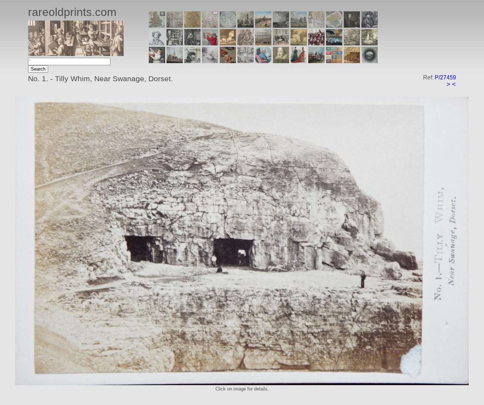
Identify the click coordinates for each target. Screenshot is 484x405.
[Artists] (352, 26)
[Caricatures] (210, 43)
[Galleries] (334, 43)
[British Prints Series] (175, 26)
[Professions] (263, 61)
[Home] (76, 54)
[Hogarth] (192, 43)
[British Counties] (157, 26)
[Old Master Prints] (352, 43)
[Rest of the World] (228, 26)
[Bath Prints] (281, 26)
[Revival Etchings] (210, 61)
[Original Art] (299, 43)
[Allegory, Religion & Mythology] (245, 61)
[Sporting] (263, 43)
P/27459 (445, 77)
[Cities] (263, 26)
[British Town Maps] (210, 26)
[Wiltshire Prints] (299, 26)
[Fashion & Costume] (299, 61)
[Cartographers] (369, 26)
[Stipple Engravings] (157, 61)
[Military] (316, 61)
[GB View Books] (334, 61)
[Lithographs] (192, 61)
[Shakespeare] (281, 61)
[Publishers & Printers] (175, 43)
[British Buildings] (245, 26)
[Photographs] (316, 43)
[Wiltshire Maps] (316, 26)
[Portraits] (245, 43)
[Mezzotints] (369, 43)
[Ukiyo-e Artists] (228, 61)
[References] (352, 61)
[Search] (369, 61)
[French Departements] (334, 26)
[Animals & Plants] (228, 43)
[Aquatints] (175, 61)
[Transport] (281, 43)
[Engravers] (157, 43)
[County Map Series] (192, 26)
